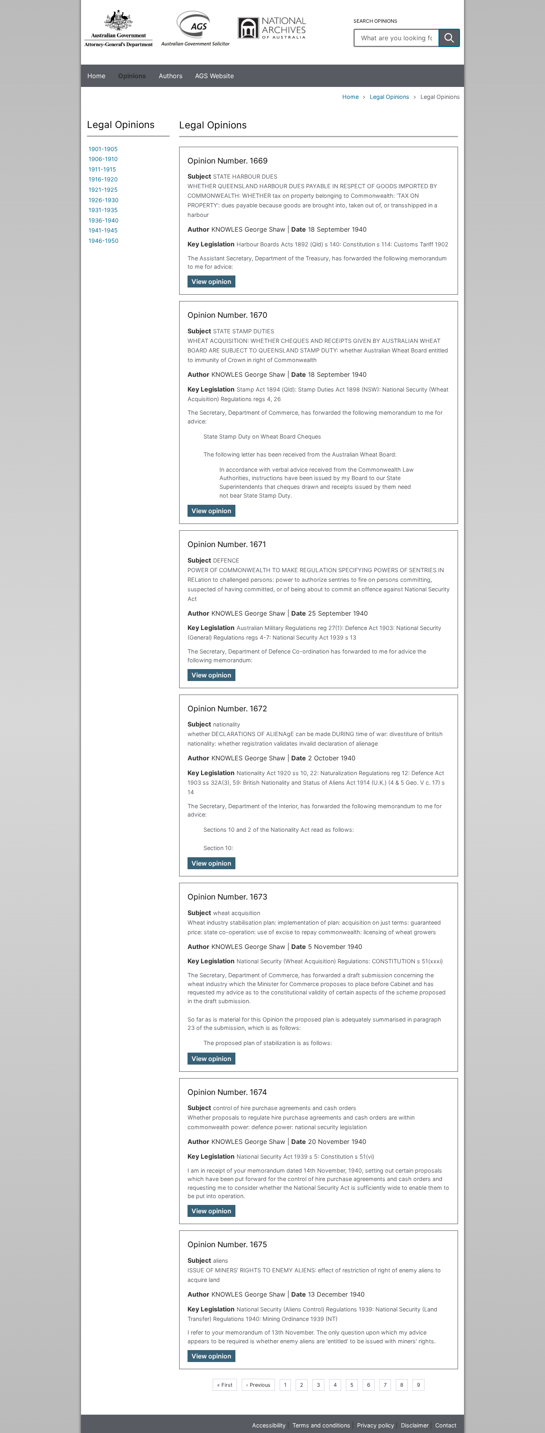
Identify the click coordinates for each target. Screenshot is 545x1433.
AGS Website (214, 76)
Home (96, 76)
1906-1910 (103, 159)
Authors (170, 76)
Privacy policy (375, 1425)
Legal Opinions (389, 96)
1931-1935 (103, 210)
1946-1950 (103, 240)
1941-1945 (103, 230)
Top (15, 1421)
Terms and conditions (321, 1425)
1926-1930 (103, 200)
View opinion (211, 281)
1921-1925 (103, 189)
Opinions (132, 76)
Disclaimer (414, 1425)
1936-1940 (103, 220)
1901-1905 (103, 149)
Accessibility (269, 1425)
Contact (445, 1425)
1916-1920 (103, 179)
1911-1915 (102, 169)
